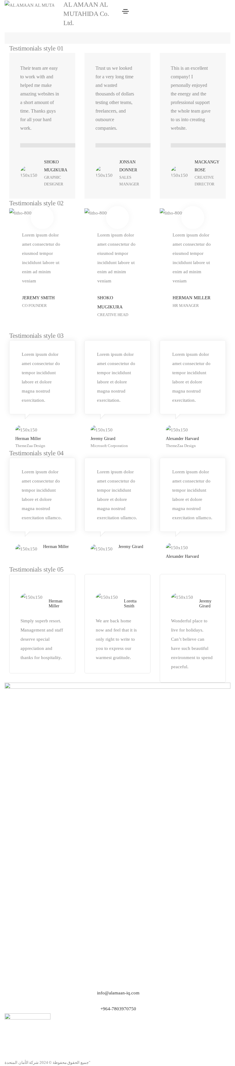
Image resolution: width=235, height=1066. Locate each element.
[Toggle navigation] (125, 11)
